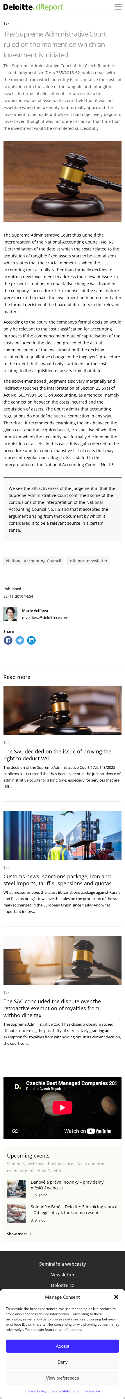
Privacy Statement (64, 1391)
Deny (63, 1362)
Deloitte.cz (62, 1285)
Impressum (91, 1391)
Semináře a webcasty (62, 1264)
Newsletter (62, 1274)
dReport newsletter (89, 561)
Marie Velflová (35, 610)
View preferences (62, 1378)
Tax (6, 23)
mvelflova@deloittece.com (45, 617)
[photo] (62, 710)
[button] (116, 1297)
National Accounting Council (33, 561)
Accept (62, 1346)
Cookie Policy (36, 1391)
